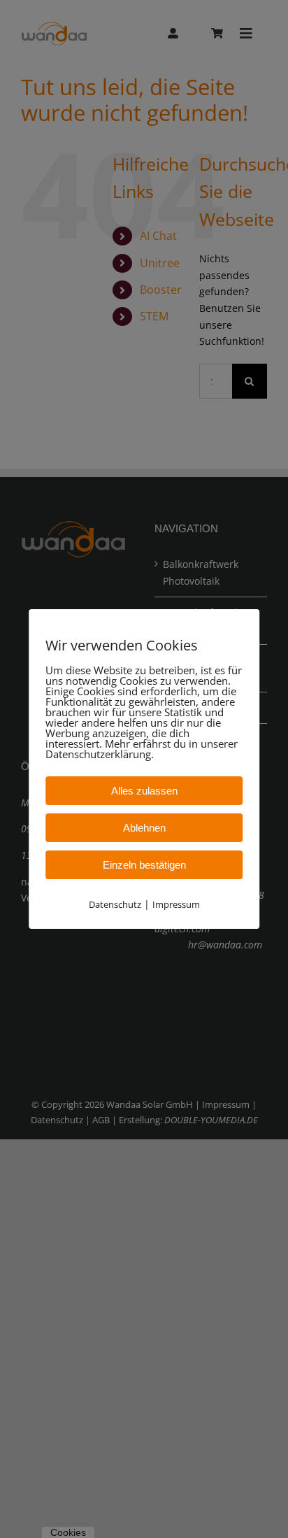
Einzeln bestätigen (144, 865)
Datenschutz (115, 904)
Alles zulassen (144, 791)
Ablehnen (144, 828)
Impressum (176, 904)
